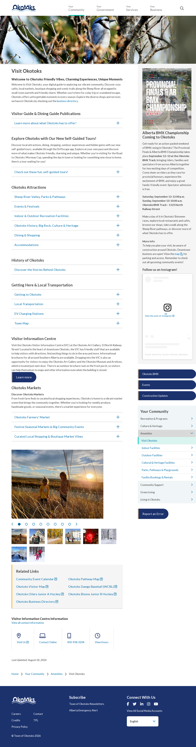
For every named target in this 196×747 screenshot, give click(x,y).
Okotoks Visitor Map (30, 586)
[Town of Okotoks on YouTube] (156, 704)
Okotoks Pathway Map (83, 579)
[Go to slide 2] (26, 524)
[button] (19, 536)
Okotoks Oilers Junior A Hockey (38, 594)
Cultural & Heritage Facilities (158, 462)
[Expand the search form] (182, 8)
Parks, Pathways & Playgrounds (160, 470)
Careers (16, 713)
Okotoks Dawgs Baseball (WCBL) (91, 586)
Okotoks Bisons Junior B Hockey (90, 594)
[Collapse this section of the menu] (192, 433)
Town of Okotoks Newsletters (86, 703)
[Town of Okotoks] (23, 700)
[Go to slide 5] (48, 524)
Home (15, 673)
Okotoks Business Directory (35, 601)
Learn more (24, 377)
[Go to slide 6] (55, 524)
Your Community (34, 673)
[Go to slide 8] (69, 524)
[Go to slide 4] (41, 524)
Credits (15, 720)
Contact (38, 713)
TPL (35, 720)
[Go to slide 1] (19, 524)
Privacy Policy (19, 726)
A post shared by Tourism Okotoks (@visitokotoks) (169, 354)
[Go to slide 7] (62, 524)
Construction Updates (155, 395)
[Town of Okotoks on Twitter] (134, 704)
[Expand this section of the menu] (192, 418)
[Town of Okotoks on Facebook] (128, 704)
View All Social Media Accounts (144, 710)
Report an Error (153, 514)
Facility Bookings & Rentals (157, 477)
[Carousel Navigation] (67, 524)
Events (146, 384)
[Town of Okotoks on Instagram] (148, 704)
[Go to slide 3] (33, 524)
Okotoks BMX (150, 374)
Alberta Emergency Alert (83, 710)
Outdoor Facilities (152, 455)
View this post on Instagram (158, 316)
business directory (67, 101)
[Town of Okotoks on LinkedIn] (141, 704)
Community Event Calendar (35, 579)
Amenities (56, 673)
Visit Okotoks (149, 440)
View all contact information (27, 622)
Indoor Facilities (151, 448)
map (177, 253)
